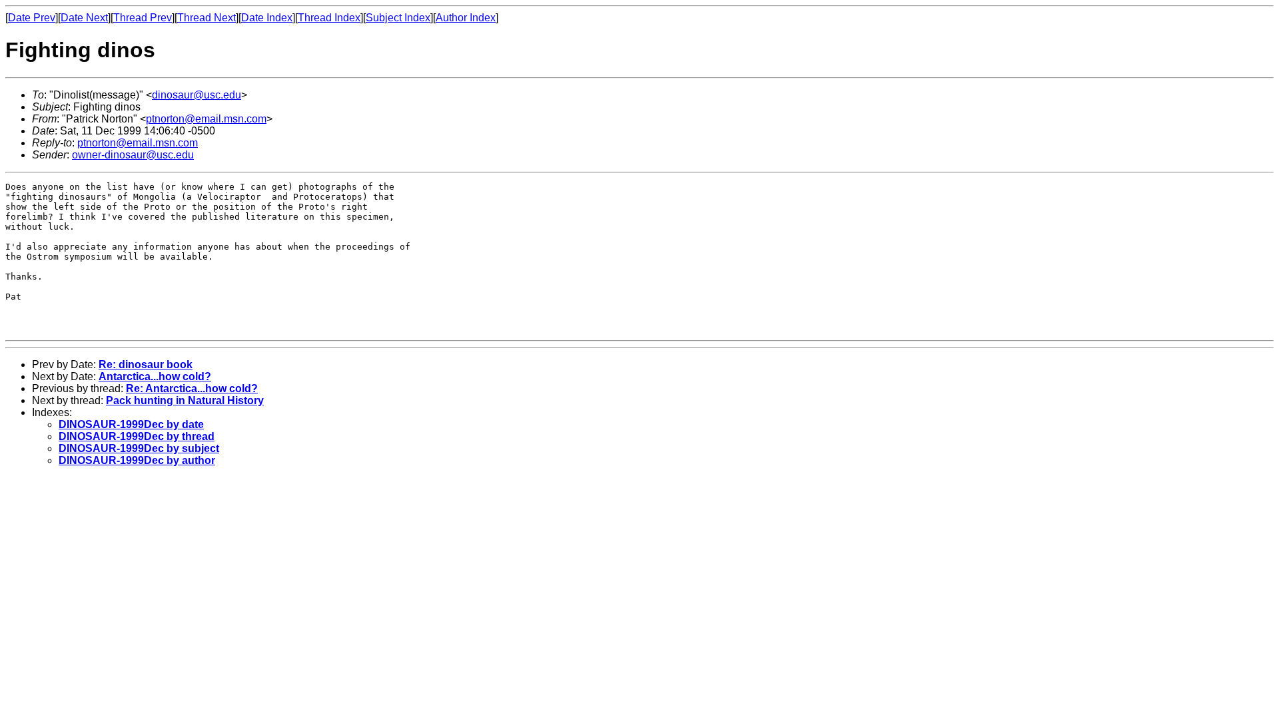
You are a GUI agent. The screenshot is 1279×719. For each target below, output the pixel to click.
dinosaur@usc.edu (196, 95)
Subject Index (398, 17)
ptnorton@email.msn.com (206, 118)
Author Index (466, 17)
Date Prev (31, 17)
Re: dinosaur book (146, 364)
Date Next (84, 17)
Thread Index (329, 17)
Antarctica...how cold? (155, 376)
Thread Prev (142, 17)
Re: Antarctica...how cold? (192, 388)
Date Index (266, 17)
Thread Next (206, 17)
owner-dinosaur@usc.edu (133, 154)
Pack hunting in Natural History (185, 400)
